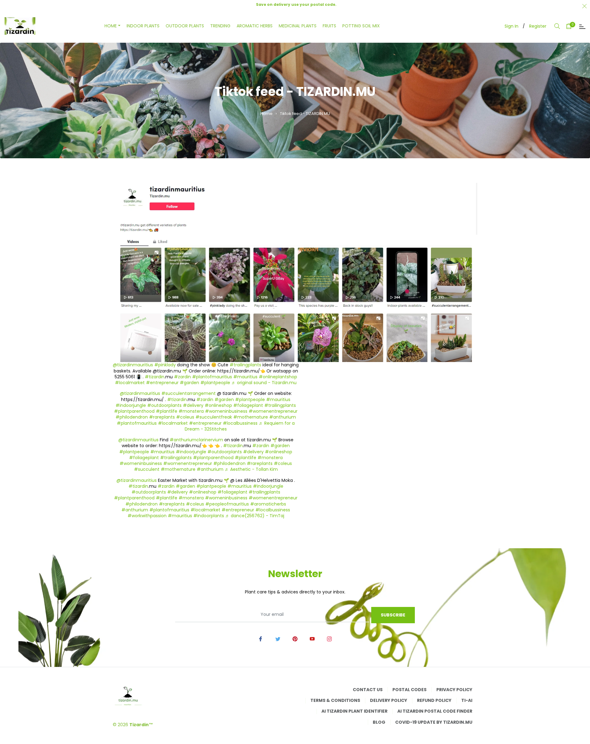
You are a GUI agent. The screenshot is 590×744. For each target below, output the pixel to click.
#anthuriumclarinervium (196, 440)
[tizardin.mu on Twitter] (277, 639)
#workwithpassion (147, 516)
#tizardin (154, 377)
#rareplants (162, 417)
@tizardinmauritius (133, 365)
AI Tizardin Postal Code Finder (434, 711)
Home (266, 113)
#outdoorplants (164, 405)
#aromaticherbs (268, 504)
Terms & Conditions (335, 700)
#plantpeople (215, 383)
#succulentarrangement (188, 393)
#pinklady (165, 365)
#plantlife (166, 411)
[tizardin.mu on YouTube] (312, 639)
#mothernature (250, 417)
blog (379, 722)
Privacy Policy (454, 690)
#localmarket (130, 383)
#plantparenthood (134, 411)
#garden (189, 383)
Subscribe (393, 615)
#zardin (182, 377)
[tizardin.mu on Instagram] (329, 639)
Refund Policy (434, 700)
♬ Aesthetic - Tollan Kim (251, 469)
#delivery (193, 405)
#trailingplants (245, 365)
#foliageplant (248, 405)
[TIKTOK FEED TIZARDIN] (295, 272)
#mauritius (245, 377)
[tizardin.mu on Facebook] (260, 639)
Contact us (368, 690)
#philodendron (132, 417)
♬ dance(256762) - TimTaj (254, 516)
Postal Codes (409, 690)
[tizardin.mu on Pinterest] (295, 639)
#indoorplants (208, 516)
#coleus (185, 417)
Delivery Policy (388, 700)
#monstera (191, 411)
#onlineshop (218, 405)
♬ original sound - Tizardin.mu (264, 383)
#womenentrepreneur (273, 411)
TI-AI (466, 700)
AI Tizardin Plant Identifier (354, 711)
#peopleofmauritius (227, 504)
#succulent (146, 469)
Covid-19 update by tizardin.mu (433, 722)
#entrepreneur (162, 383)
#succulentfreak (213, 417)
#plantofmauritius (212, 377)
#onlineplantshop (278, 377)
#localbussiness (240, 423)
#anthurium (282, 417)
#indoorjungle (131, 405)
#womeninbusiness (226, 411)
